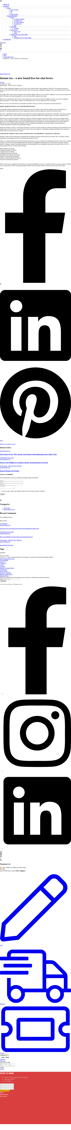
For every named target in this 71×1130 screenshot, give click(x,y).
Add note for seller (5, 1062)
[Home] (35, 852)
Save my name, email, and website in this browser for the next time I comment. (23, 491)
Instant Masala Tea (8, 57)
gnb (2, 82)
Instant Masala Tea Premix (9, 471)
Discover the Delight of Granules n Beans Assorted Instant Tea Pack (24, 463)
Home (5, 54)
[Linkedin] (35, 365)
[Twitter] (0, 284)
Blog (4, 55)
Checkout (2, 1059)
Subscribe (3, 581)
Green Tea (6, 508)
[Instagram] (37, 771)
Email (2, 579)
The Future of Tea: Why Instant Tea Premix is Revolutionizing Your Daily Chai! (28, 454)
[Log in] (1, 45)
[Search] (35, 47)
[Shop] (35, 854)
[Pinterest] (35, 439)
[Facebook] (35, 282)
